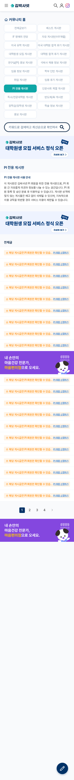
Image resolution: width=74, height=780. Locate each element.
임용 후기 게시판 (54, 79)
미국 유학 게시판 (20, 45)
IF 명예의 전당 (20, 36)
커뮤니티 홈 (17, 19)
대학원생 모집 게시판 (20, 54)
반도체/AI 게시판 (54, 97)
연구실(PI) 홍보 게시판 (20, 62)
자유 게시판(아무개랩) (54, 36)
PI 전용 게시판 (20, 88)
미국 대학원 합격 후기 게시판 (53, 45)
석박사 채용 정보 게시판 (54, 62)
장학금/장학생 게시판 (20, 105)
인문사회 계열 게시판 (53, 88)
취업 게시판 (20, 79)
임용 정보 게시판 (20, 71)
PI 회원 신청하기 (60, 252)
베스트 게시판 (53, 28)
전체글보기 (20, 28)
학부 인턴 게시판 (54, 71)
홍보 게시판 (20, 114)
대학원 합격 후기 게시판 (54, 54)
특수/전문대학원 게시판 (20, 97)
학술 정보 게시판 (54, 105)
